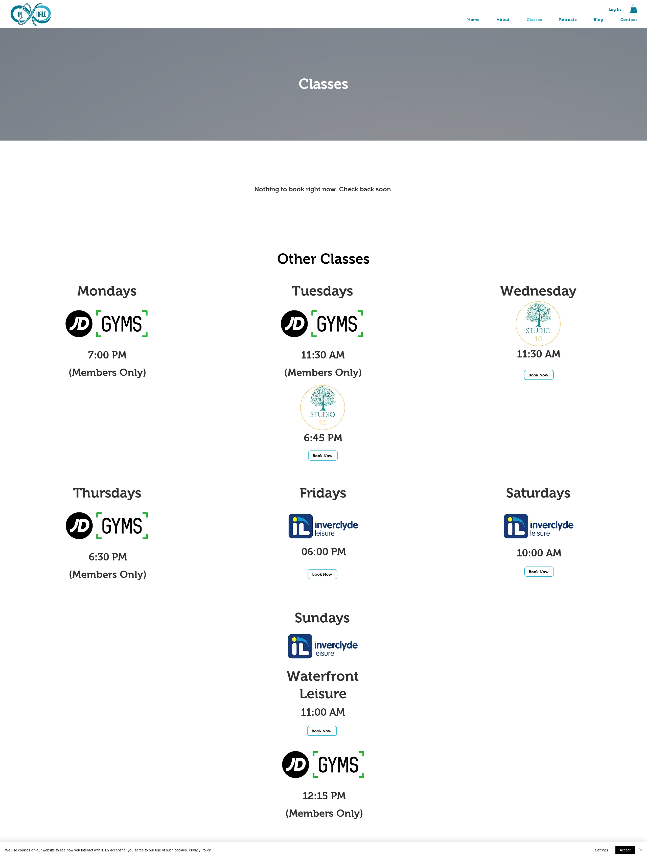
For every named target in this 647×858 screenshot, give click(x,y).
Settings (601, 849)
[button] (633, 9)
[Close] (641, 850)
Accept (625, 849)
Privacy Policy (200, 849)
